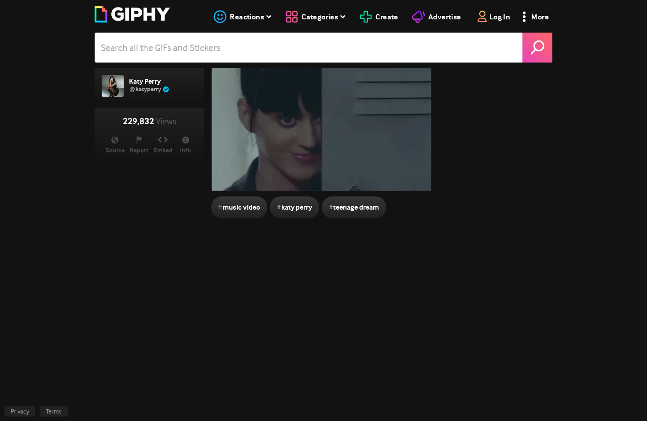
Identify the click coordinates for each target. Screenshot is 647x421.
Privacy (20, 411)
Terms (54, 411)
